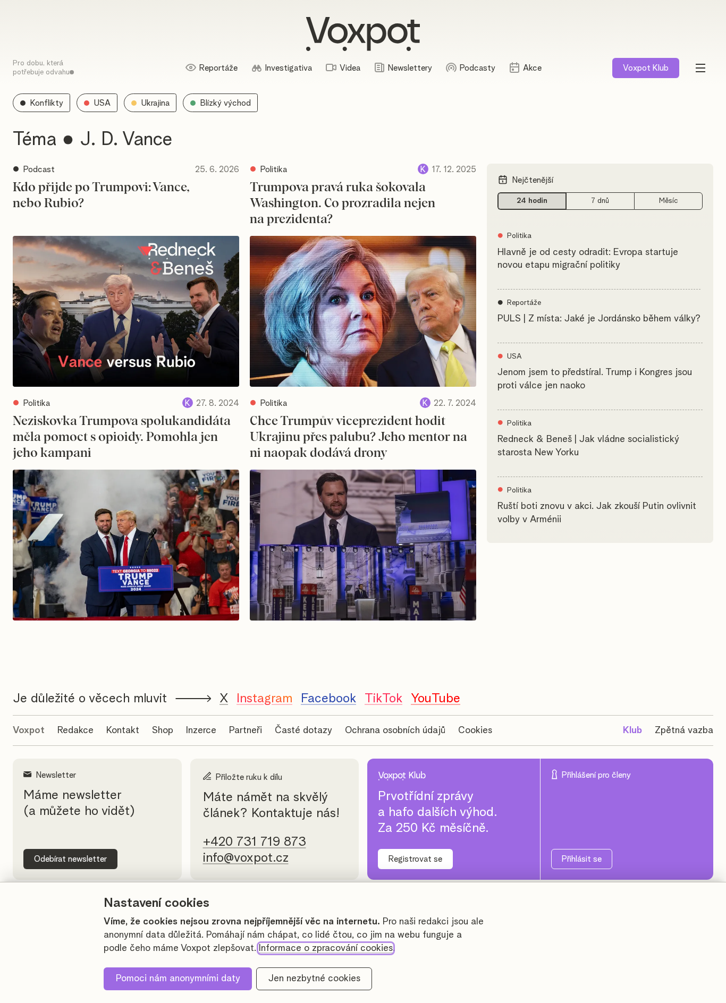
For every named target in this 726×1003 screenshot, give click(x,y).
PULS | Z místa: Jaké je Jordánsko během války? (598, 319)
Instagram (264, 698)
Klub (646, 68)
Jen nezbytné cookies (314, 978)
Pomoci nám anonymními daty (178, 978)
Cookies (475, 730)
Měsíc (668, 201)
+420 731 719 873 (254, 842)
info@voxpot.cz (246, 858)
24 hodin (532, 201)
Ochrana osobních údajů (395, 730)
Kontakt (122, 730)
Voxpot (29, 730)
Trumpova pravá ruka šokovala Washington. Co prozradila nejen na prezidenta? (342, 203)
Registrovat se (415, 859)
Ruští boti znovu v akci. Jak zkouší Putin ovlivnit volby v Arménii (596, 513)
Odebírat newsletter (70, 859)
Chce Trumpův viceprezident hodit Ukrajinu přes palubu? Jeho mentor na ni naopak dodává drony (358, 437)
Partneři (245, 730)
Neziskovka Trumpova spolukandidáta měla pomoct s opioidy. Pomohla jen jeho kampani (122, 437)
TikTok (383, 698)
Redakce (75, 730)
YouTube (435, 698)
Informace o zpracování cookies (326, 948)
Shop (162, 730)
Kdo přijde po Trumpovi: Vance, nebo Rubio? (101, 195)
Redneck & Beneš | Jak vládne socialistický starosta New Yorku (588, 446)
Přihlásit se (582, 859)
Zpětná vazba (684, 730)
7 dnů (600, 201)
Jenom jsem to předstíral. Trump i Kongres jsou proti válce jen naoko (594, 379)
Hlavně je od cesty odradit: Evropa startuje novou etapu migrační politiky (587, 259)
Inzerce (201, 730)
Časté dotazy (303, 730)
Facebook (328, 698)
